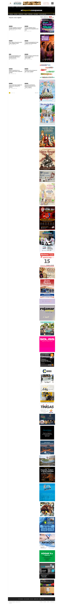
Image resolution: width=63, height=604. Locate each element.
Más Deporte (10, 26)
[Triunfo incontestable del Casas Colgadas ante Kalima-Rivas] (31, 37)
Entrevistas (21, 14)
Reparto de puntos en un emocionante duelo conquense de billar (15, 71)
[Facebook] (48, 7)
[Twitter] (52, 7)
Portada (11, 14)
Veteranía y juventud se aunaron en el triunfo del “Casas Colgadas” (30, 86)
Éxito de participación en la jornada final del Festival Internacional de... (15, 57)
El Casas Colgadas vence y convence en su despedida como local (31, 29)
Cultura (10, 54)
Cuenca (25, 14)
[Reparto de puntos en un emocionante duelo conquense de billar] (16, 65)
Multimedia (36, 14)
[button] (54, 14)
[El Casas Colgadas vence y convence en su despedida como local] (31, 23)
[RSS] (51, 7)
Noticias (15, 14)
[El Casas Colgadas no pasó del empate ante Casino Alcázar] (16, 23)
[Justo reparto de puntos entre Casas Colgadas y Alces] (16, 37)
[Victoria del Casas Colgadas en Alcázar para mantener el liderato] (16, 80)
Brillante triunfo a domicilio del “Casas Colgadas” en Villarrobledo (31, 57)
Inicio (9, 16)
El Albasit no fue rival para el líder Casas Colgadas (31, 71)
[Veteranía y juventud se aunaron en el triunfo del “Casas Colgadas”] (31, 80)
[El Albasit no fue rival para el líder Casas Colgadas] (31, 65)
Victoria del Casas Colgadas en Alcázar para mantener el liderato (15, 86)
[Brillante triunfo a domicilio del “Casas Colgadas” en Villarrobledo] (31, 51)
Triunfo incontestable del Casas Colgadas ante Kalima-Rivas (31, 43)
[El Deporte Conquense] (31, 10)
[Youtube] (53, 7)
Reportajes (30, 14)
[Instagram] (49, 7)
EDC (9, 44)
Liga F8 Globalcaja (42, 14)
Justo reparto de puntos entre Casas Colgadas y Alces (15, 43)
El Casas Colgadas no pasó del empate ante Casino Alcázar (15, 28)
